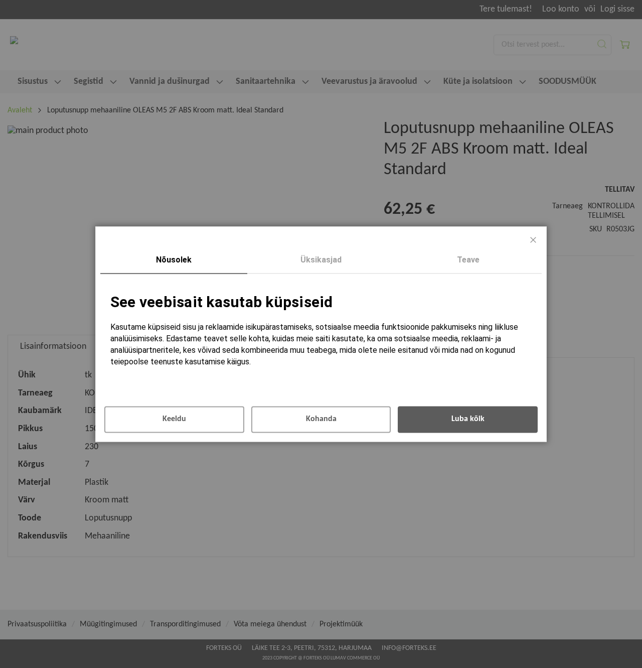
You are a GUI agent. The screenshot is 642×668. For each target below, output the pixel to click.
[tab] (173, 260)
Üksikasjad (321, 259)
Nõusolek (174, 259)
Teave (468, 259)
